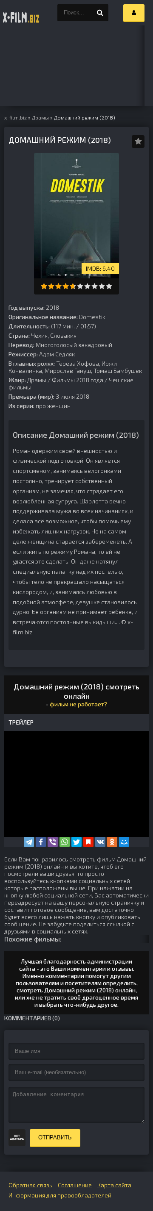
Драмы (36, 379)
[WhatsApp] (65, 842)
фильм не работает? (78, 704)
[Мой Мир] (124, 842)
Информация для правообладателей (59, 1195)
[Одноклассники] (112, 842)
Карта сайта (114, 1185)
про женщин (53, 405)
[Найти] (99, 12)
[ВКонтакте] (100, 842)
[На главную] (21, 12)
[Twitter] (76, 842)
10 (109, 286)
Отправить (55, 1137)
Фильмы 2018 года (77, 379)
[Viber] (53, 842)
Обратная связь (30, 1185)
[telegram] (29, 842)
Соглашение (75, 1185)
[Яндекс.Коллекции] (88, 842)
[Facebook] (41, 842)
